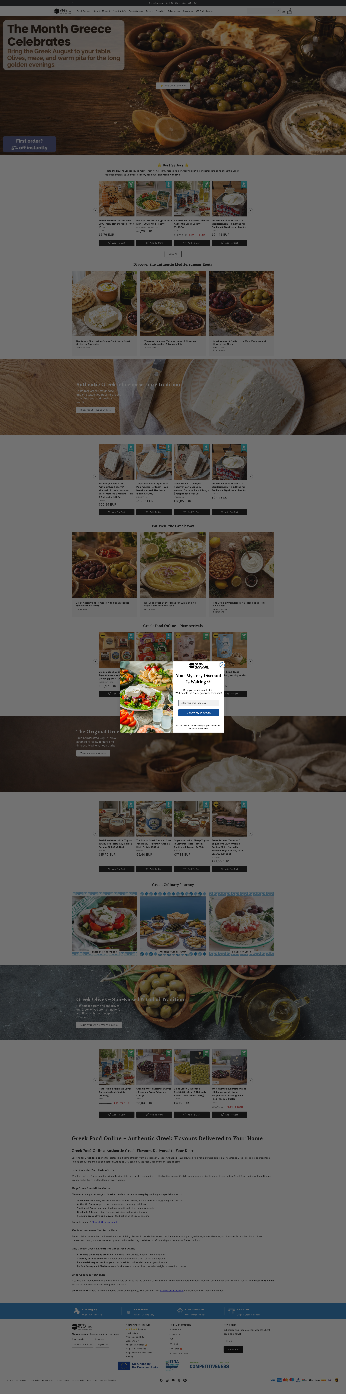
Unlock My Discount (199, 712)
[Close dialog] (222, 665)
